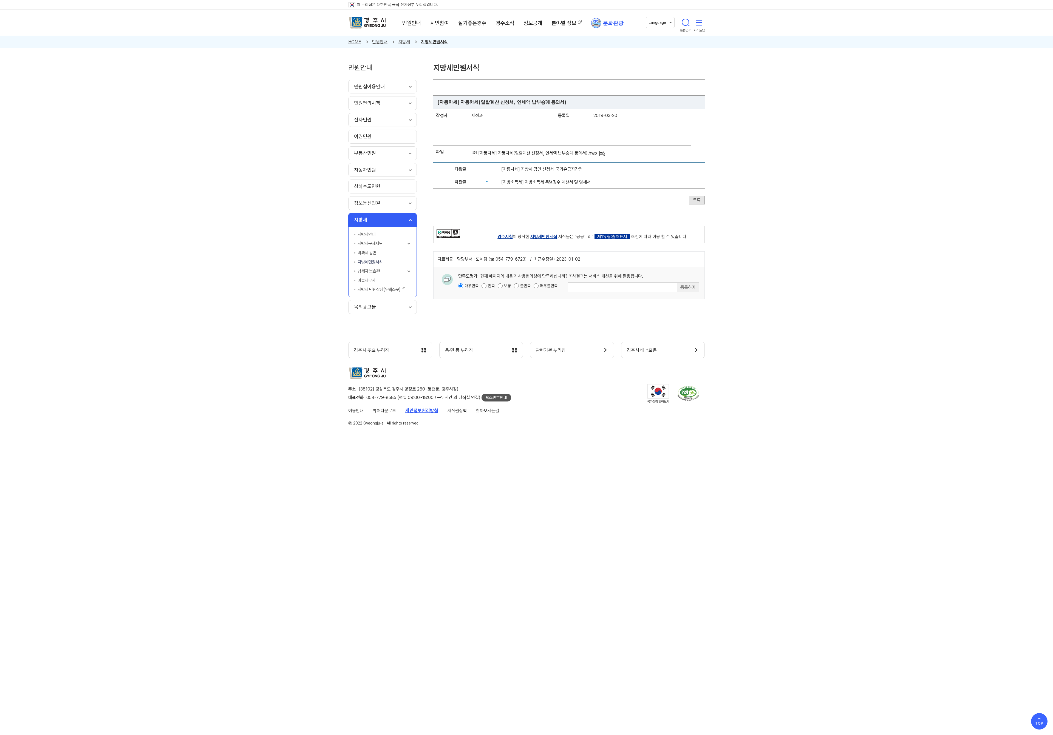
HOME (354, 41)
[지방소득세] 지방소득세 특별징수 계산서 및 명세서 (546, 182)
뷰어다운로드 (384, 410)
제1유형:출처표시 (612, 236)
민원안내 (379, 41)
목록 (697, 200)
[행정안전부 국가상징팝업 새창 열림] (658, 393)
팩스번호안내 (496, 397)
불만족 (525, 285)
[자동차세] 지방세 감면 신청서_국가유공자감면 (542, 169)
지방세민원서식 (434, 41)
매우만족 (472, 285)
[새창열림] (448, 233)
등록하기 (688, 287)
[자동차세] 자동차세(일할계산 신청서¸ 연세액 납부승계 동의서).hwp (537, 153)
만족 (491, 285)
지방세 (404, 41)
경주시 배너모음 (642, 350)
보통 (507, 285)
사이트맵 (699, 22)
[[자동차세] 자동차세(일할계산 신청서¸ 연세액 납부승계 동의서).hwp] (602, 153)
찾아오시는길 (487, 410)
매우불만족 (549, 285)
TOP (1039, 723)
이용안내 (356, 410)
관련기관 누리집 (551, 350)
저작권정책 (457, 410)
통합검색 (685, 22)
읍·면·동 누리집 (459, 350)
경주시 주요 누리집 (371, 350)
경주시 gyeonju (367, 23)
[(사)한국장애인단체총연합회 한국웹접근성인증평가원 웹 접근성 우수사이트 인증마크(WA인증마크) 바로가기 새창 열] (688, 393)
